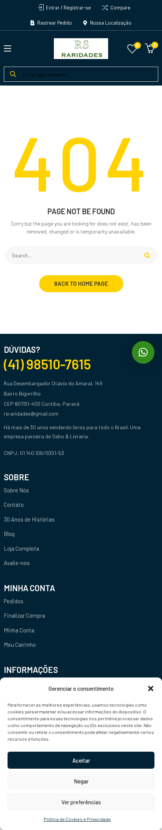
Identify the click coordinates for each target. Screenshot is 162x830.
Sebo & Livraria (70, 436)
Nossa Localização (110, 23)
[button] (150, 688)
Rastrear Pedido (54, 23)
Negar (81, 781)
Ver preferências (81, 802)
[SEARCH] (147, 255)
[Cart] (149, 47)
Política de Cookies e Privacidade (77, 819)
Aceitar (81, 760)
